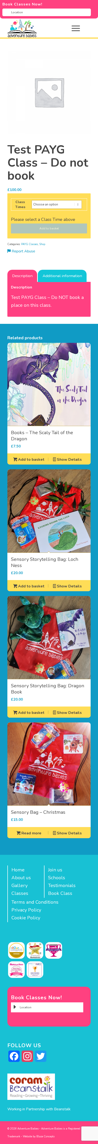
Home (17, 870)
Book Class (60, 893)
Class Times (20, 204)
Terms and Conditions (35, 902)
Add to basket (49, 228)
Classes (19, 893)
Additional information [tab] (62, 276)
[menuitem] (79, 28)
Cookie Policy (25, 918)
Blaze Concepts (45, 1136)
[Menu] (73, 28)
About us (21, 877)
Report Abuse (23, 251)
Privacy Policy (26, 910)
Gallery (19, 885)
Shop (42, 244)
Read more (30, 833)
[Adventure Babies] (40, 28)
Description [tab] (22, 276)
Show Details (69, 459)
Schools (56, 877)
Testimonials (62, 885)
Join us (55, 870)
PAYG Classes (29, 244)
